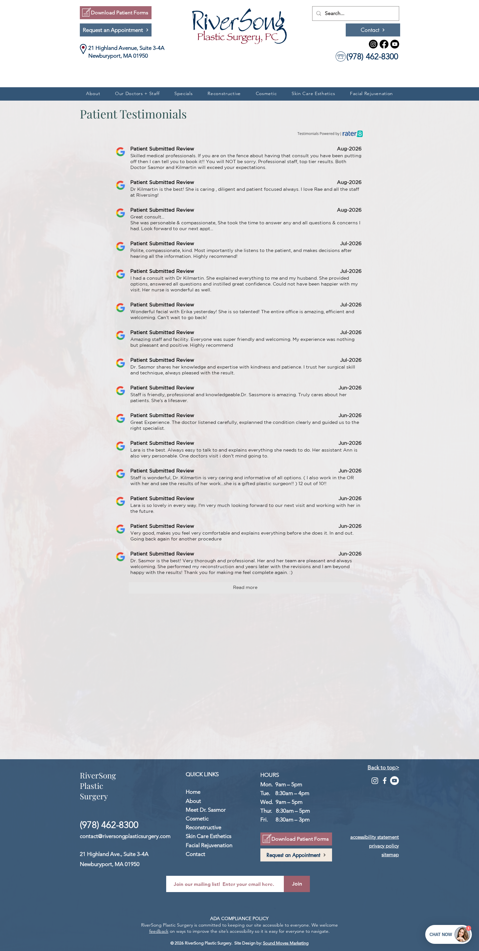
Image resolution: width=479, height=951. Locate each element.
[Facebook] (384, 44)
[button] (137, 93)
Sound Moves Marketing (286, 943)
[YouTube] (394, 780)
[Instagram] (373, 44)
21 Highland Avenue (112, 48)
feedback (158, 931)
